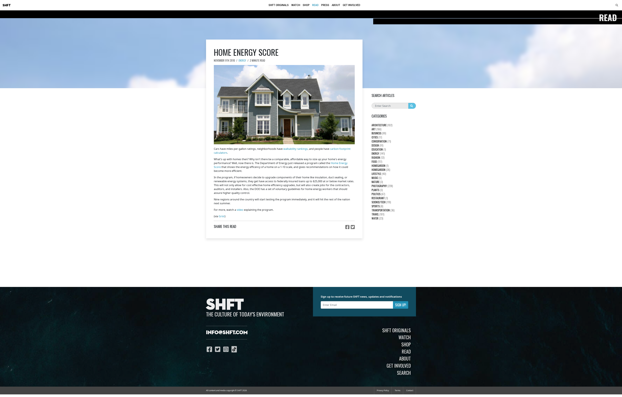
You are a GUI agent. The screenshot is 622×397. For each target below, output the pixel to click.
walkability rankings (295, 149)
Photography (382, 186)
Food (377, 162)
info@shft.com (227, 332)
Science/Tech (381, 202)
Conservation (381, 141)
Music (376, 178)
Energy (242, 60)
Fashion (378, 158)
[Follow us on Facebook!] (210, 349)
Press (325, 5)
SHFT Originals (279, 5)
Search (404, 372)
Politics (378, 194)
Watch (295, 5)
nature (377, 182)
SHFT (7, 5)
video (240, 210)
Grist (222, 216)
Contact (409, 390)
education (379, 149)
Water (377, 218)
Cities (377, 137)
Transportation (383, 210)
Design (377, 145)
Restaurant (380, 198)
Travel (378, 214)
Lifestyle (379, 174)
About (336, 5)
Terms (397, 390)
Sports (377, 206)
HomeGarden (380, 166)
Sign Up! (400, 304)
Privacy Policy (383, 390)
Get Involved (351, 5)
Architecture (382, 125)
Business (379, 133)
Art (376, 129)
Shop (306, 5)
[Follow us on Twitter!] (218, 349)
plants (377, 190)
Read (315, 5)
